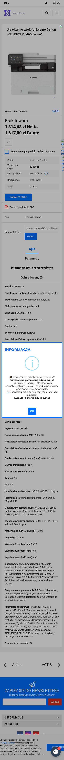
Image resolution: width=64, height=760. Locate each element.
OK (32, 411)
